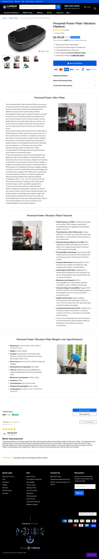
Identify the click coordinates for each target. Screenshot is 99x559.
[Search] (58, 7)
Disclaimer (29, 493)
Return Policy (30, 1)
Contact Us (59, 12)
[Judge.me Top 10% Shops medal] (30, 539)
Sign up (79, 493)
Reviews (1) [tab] (6, 422)
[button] (58, 30)
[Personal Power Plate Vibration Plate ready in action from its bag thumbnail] (36, 59)
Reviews (17, 1)
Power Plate (13, 18)
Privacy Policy (31, 485)
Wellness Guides (32, 504)
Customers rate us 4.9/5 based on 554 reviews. (30, 458)
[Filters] (81, 422)
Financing (39, 1)
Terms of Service (31, 490)
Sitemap (5, 493)
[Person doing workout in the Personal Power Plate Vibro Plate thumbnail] (16, 59)
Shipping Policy (31, 488)
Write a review (84, 410)
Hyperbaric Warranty (33, 502)
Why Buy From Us (7, 1)
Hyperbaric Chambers (11, 12)
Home (4, 18)
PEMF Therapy (28, 12)
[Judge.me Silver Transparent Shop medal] (25, 531)
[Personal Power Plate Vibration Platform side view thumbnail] (6, 59)
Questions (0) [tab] (16, 422)
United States (87, 514)
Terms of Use (30, 499)
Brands (49, 12)
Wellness (40, 12)
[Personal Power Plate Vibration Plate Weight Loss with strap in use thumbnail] (16, 65)
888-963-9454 (71, 6)
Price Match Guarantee (34, 479)
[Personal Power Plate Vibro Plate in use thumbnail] (6, 65)
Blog (68, 12)
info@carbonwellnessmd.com (60, 479)
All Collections (7, 490)
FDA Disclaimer (31, 496)
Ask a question (84, 414)
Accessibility (30, 482)
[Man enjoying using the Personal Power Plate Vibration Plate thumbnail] (26, 59)
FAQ (23, 1)
